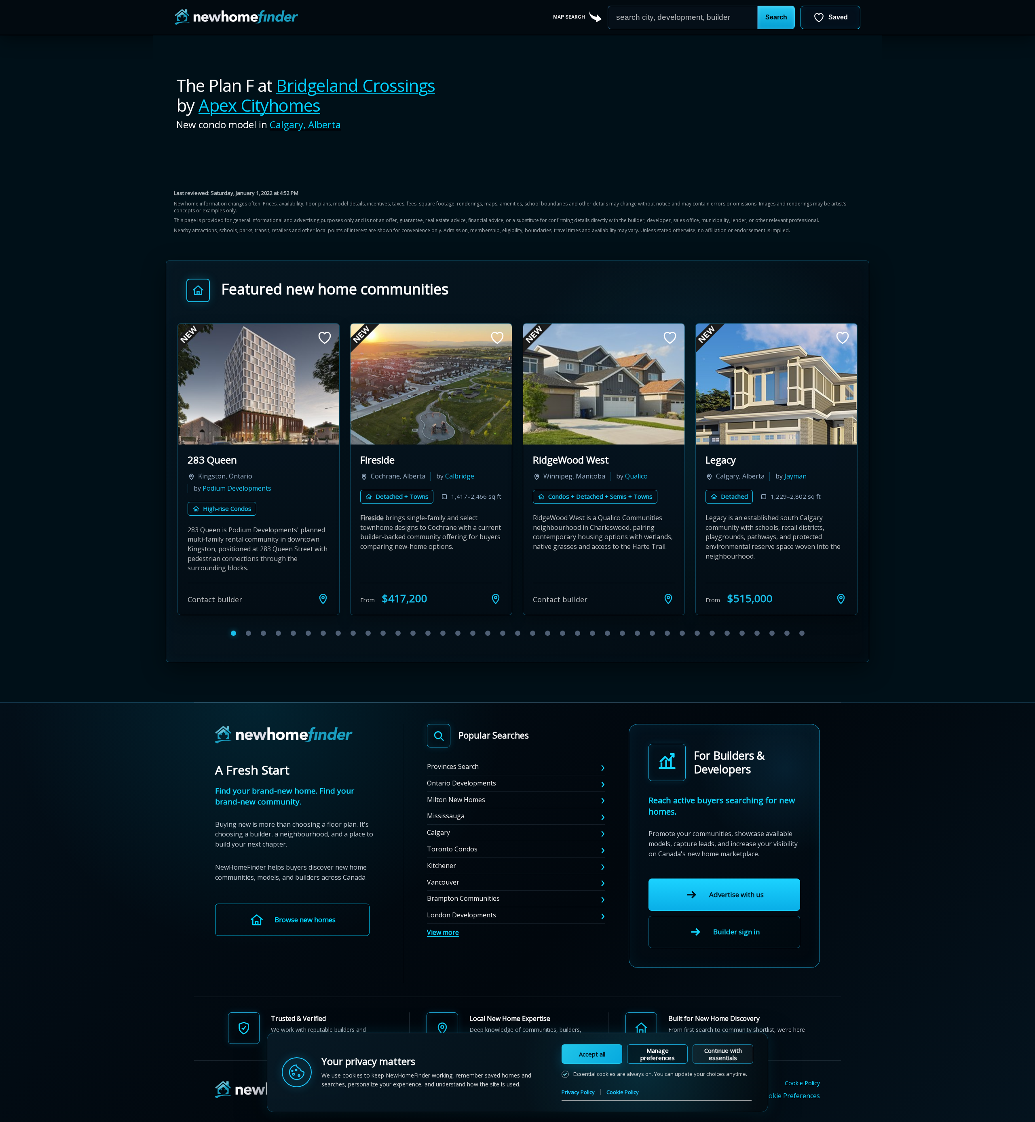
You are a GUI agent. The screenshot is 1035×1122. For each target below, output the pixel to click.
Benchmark (731, 459)
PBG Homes (287, 476)
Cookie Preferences (790, 1083)
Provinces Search (453, 754)
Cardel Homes (446, 476)
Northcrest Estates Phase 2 (593, 459)
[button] (776, 17)
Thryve (203, 459)
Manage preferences (657, 1054)
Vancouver (443, 870)
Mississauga (446, 804)
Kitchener (441, 853)
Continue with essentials (723, 1054)
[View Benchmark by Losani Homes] (776, 384)
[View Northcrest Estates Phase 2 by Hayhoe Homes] (603, 384)
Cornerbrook (389, 459)
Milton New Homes (456, 787)
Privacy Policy (578, 1092)
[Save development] (324, 338)
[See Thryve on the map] (323, 586)
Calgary (438, 820)
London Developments (461, 903)
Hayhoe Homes (648, 476)
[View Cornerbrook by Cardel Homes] (431, 384)
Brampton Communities (463, 886)
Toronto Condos (452, 836)
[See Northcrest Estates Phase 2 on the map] (668, 586)
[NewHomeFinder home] (284, 722)
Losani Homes (803, 476)
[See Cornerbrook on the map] (495, 586)
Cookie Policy (802, 1071)
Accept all (592, 1054)
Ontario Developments (461, 770)
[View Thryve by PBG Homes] (258, 384)
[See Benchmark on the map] (840, 586)
